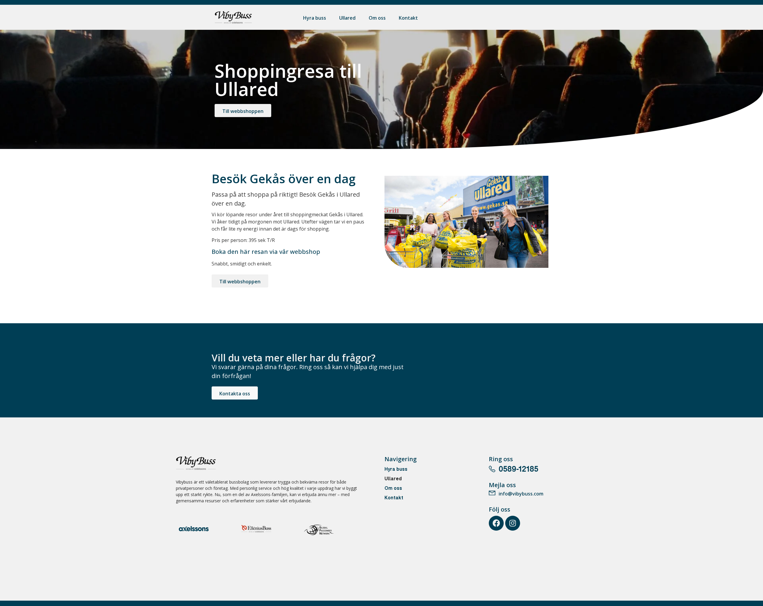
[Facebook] (496, 523)
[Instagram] (512, 523)
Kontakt (408, 18)
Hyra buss (314, 18)
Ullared (347, 18)
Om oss (377, 18)
